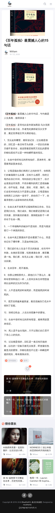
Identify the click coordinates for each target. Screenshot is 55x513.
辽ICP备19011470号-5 (27, 508)
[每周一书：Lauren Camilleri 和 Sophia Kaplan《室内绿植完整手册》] (40, 466)
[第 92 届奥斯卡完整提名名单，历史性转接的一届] (27, 384)
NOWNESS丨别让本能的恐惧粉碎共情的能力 (40, 449)
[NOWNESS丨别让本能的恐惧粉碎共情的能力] (40, 436)
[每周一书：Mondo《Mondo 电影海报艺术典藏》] (27, 405)
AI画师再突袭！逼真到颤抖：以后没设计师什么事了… (13, 449)
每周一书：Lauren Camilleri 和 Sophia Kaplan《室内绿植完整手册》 (40, 480)
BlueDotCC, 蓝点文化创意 (32, 502)
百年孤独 (10, 113)
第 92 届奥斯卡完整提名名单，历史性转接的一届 (13, 480)
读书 (25, 360)
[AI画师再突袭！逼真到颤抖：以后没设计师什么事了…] (14, 436)
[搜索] (44, 4)
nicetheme (27, 505)
